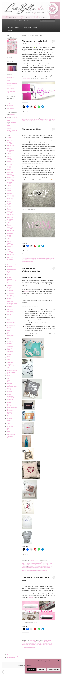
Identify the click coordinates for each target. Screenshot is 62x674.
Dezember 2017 (10, 230)
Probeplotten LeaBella (12, 386)
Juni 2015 (9, 249)
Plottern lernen (42, 644)
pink (8, 378)
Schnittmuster (10, 399)
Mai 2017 (9, 240)
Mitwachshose (10, 362)
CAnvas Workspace (34, 563)
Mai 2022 (9, 155)
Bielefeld (32, 562)
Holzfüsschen (10, 324)
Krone (8, 338)
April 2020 (9, 188)
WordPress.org (10, 108)
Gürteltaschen (10, 311)
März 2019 (9, 209)
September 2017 (10, 233)
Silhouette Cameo (36, 569)
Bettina (40, 43)
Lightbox (9, 354)
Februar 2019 (10, 211)
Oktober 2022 (10, 148)
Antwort (45, 570)
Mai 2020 (9, 187)
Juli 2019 (9, 203)
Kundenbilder (10, 341)
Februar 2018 (10, 227)
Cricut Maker (10, 276)
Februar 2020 (10, 192)
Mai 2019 (9, 206)
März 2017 (9, 243)
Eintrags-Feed (10, 105)
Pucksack (9, 388)
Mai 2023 (9, 142)
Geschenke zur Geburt (12, 303)
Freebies (8, 80)
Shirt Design (17, 27)
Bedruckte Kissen (11, 24)
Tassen (8, 422)
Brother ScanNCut (48, 257)
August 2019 (9, 201)
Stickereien (9, 412)
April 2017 (9, 241)
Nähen (8, 369)
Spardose (9, 409)
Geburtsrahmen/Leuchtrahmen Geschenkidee (27, 24)
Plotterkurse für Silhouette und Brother (22, 20)
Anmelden (9, 104)
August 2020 (9, 182)
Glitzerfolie (9, 306)
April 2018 (9, 224)
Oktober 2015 (10, 248)
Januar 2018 (9, 228)
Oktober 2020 (10, 179)
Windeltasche (10, 438)
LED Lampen (10, 351)
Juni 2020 (9, 185)
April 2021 (9, 169)
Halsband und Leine (11, 313)
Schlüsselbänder (11, 397)
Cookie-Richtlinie (11, 657)
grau (8, 308)
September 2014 (10, 259)
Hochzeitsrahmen (11, 322)
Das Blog (9, 277)
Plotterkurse (32, 118)
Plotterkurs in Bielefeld (43, 119)
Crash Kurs (46, 641)
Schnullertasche (10, 401)
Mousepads (9, 364)
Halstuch (9, 316)
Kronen (8, 340)
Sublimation (9, 418)
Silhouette (9, 405)
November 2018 (10, 216)
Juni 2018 (9, 222)
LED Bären (9, 348)
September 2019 (10, 200)
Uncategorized (10, 426)
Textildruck (47, 646)
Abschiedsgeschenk (11, 264)
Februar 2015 (10, 252)
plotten (41, 564)
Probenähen (9, 383)
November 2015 (10, 246)
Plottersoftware (38, 259)
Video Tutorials (10, 429)
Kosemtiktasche (10, 335)
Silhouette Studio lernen (39, 646)
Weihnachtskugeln (11, 434)
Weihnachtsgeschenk (38, 570)
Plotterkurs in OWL (28, 120)
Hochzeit (9, 321)
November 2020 (10, 177)
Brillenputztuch (10, 272)
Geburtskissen (10, 292)
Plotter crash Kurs (32, 643)
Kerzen (8, 330)
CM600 (44, 563)
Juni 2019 (9, 204)
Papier (8, 375)
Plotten (31, 560)
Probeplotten (10, 385)
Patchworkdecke (10, 377)
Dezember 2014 (10, 254)
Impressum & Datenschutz (23, 665)
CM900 (51, 563)
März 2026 (9, 137)
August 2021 (9, 164)
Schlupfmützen (10, 396)
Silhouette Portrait (44, 569)
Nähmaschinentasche (12, 370)
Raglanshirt (9, 391)
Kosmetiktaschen (11, 337)
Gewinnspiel (9, 305)
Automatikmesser (26, 562)
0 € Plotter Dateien (27, 27)
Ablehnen (41, 669)
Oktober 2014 (10, 257)
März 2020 (9, 190)
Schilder (9, 394)
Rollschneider (47, 567)
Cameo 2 (50, 562)
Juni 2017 (9, 238)
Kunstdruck (9, 343)
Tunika (8, 423)
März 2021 (9, 171)
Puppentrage (10, 389)
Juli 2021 (9, 166)
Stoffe (8, 415)
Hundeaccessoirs (11, 325)
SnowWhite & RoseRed (12, 407)
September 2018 (10, 219)
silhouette (24, 646)
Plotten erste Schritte (31, 258)
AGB (8, 654)
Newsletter (9, 30)
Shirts (8, 404)
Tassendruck (10, 27)
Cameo (46, 562)
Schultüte (9, 402)
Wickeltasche (10, 436)
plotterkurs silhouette (45, 120)
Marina (8, 359)
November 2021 (10, 161)
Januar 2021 (9, 174)
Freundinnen (10, 290)
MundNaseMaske (11, 365)
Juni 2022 (9, 153)
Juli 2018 (9, 220)
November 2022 (10, 147)
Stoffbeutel (9, 413)
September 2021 (10, 163)
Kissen (8, 332)
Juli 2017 (9, 236)
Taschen (9, 420)
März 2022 (9, 158)
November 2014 (10, 256)
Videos (8, 431)
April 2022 (9, 156)
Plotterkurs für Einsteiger (32, 119)
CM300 (40, 563)
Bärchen (9, 268)
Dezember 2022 (10, 145)
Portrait (43, 259)
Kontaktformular (26, 78)
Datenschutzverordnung (12, 656)
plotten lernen (47, 118)
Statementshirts (10, 410)
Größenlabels (10, 309)
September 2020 (10, 180)
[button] (59, 661)
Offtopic (8, 373)
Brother (36, 562)
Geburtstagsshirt (10, 297)
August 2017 (9, 235)
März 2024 (9, 139)
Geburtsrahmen (10, 293)
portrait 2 (42, 567)
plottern (37, 567)
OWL (39, 564)
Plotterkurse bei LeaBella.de (35, 41)
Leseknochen (10, 353)
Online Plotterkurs (10, 88)
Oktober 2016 (10, 244)
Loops (8, 356)
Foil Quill (9, 287)
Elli (7, 284)
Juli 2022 (9, 152)
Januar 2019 (9, 212)
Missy (8, 361)
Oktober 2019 (10, 198)
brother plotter (41, 562)
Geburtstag (9, 295)
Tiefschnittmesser (29, 570)
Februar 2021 (10, 172)
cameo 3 (23, 563)
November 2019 (10, 196)
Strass (8, 417)
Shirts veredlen (49, 644)
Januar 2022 (9, 160)
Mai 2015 (9, 251)
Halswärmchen (10, 317)
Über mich (9, 20)
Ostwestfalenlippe (33, 564)
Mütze (8, 367)
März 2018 (9, 225)
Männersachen (10, 357)
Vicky (8, 428)
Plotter (44, 564)
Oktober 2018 (10, 217)
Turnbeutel (9, 425)
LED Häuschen (10, 349)
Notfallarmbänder (11, 372)
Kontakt (35, 27)
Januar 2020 (9, 193)
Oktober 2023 (10, 140)
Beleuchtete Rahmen (11, 269)
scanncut (30, 569)
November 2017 (10, 232)
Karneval (9, 327)
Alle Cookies (31, 669)
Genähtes (9, 298)
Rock (8, 393)
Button (8, 274)
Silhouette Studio (49, 259)
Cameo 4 (25, 258)
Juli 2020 (9, 184)
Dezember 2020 (10, 176)
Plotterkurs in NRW (30, 259)
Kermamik (9, 329)
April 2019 (9, 208)
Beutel (8, 271)
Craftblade (24, 564)
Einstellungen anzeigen (53, 669)
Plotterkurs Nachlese (31, 129)
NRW (28, 564)
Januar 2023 (9, 144)
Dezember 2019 (10, 195)
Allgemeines (9, 266)
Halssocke (9, 314)
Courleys (26, 291)
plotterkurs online (37, 120)
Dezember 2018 (10, 214)
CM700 (47, 563)
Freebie (8, 288)
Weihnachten (10, 433)
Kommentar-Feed (11, 107)
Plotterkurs (24, 119)
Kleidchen (9, 333)
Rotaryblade (24, 569)
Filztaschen (9, 285)
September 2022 (10, 150)
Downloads (9, 279)
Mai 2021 (9, 168)
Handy (8, 319)
